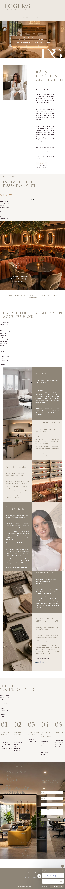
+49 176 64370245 (26, 842)
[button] (2, 195)
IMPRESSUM (26, 877)
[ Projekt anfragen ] (32, 297)
